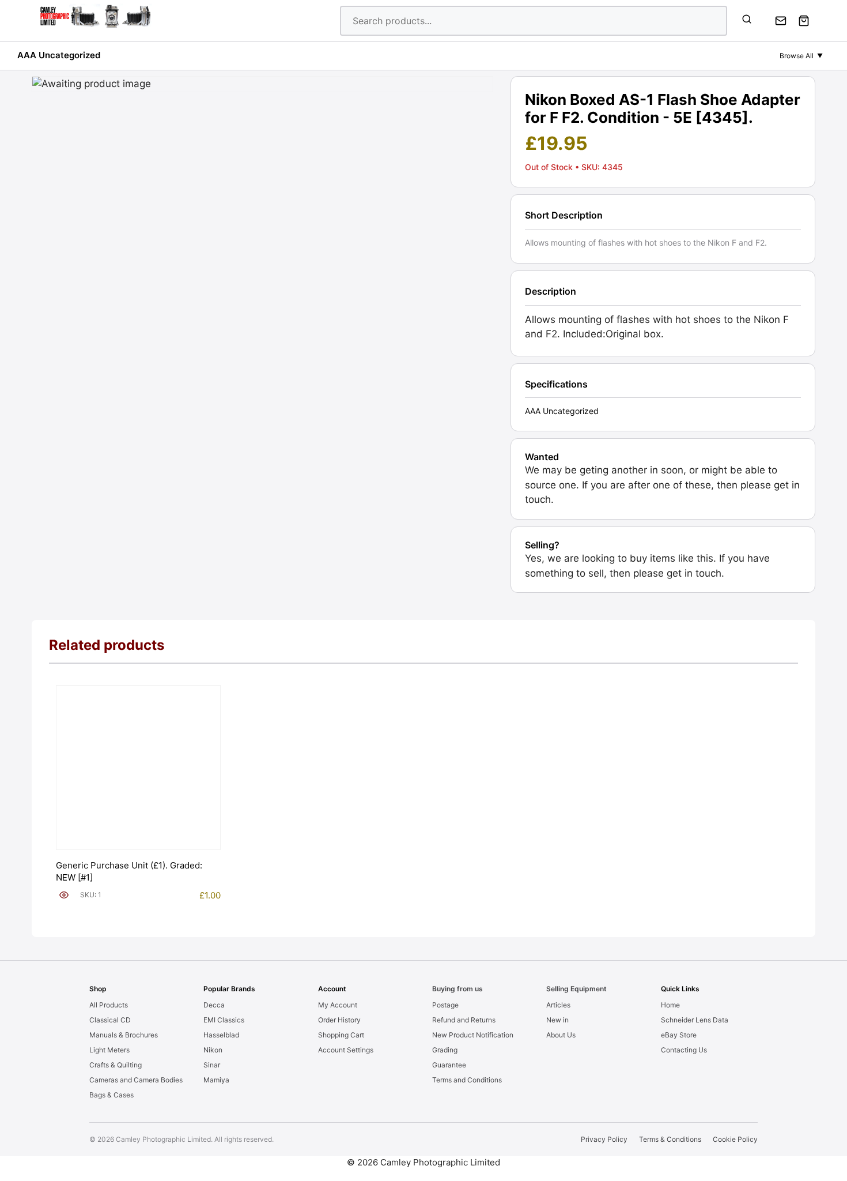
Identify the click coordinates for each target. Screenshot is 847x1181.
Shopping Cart (341, 1034)
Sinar (211, 1064)
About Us (561, 1034)
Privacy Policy (604, 1139)
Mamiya (216, 1079)
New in (557, 1019)
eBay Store (679, 1034)
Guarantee (449, 1064)
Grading (444, 1049)
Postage (445, 1005)
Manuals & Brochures (123, 1034)
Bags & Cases (111, 1094)
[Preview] (64, 895)
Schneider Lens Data (694, 1019)
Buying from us (457, 988)
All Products (108, 1005)
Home (670, 1005)
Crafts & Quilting (115, 1064)
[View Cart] (804, 21)
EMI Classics (223, 1019)
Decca (214, 1005)
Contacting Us (684, 1049)
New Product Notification (472, 1034)
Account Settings (345, 1049)
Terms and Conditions (467, 1079)
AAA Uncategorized (58, 55)
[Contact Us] (780, 21)
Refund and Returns (464, 1019)
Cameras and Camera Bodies (136, 1079)
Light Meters (109, 1049)
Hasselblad (221, 1034)
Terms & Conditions (670, 1139)
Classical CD (110, 1019)
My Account (337, 1005)
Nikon (212, 1049)
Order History (339, 1019)
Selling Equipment (576, 988)
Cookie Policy (735, 1139)
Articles (558, 1005)
